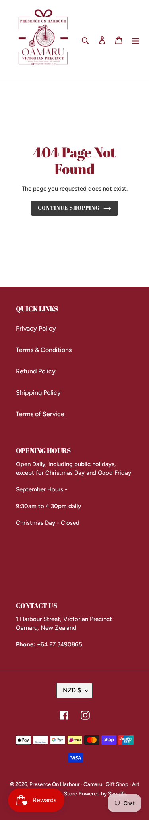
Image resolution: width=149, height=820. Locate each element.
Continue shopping (68, 207)
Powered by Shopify (102, 794)
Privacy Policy (36, 328)
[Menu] (135, 40)
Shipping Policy (38, 392)
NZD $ (72, 690)
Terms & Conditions (44, 350)
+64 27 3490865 (59, 644)
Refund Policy (36, 371)
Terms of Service (40, 414)
